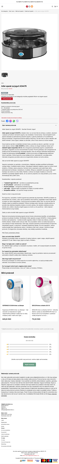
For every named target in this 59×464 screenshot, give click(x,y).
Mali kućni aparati (19, 11)
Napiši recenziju (29, 364)
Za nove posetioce (5, 430)
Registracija (4, 422)
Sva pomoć (3, 432)
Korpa (2, 426)
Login (2, 420)
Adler (2, 83)
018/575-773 (21, 1)
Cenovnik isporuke (5, 442)
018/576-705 (33, 1)
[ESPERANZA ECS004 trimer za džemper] (15, 290)
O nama (3, 440)
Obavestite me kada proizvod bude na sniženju (11, 117)
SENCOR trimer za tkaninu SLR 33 (41, 305)
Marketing (3, 444)
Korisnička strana (5, 424)
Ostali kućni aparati (29, 11)
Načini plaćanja (4, 436)
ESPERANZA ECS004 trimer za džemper (13, 305)
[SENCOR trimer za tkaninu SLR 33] (45, 290)
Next (55, 42)
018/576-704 (27, 1)
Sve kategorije (4, 11)
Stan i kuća (11, 11)
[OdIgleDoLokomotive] (29, 6)
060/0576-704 (39, 1)
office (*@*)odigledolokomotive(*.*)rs (31, 455)
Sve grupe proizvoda (6, 446)
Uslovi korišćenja (5, 434)
